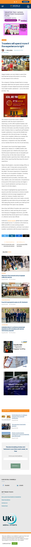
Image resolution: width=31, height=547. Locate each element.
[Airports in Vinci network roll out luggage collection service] (15, 263)
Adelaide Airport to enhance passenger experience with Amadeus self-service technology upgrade (13, 329)
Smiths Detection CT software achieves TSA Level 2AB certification (19, 417)
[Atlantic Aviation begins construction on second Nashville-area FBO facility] (6, 435)
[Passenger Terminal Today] (15, 6)
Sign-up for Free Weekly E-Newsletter (11, 496)
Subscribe (25, 1)
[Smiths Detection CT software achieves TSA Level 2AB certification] (6, 417)
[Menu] (3, 6)
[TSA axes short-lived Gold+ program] (6, 427)
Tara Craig (9, 50)
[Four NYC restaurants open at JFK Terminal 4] (15, 290)
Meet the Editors (6, 499)
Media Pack (5, 505)
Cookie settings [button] (6, 543)
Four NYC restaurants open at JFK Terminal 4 (15, 302)
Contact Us (4, 502)
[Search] (28, 6)
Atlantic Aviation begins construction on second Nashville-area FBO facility (20, 434)
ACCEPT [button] (15, 543)
